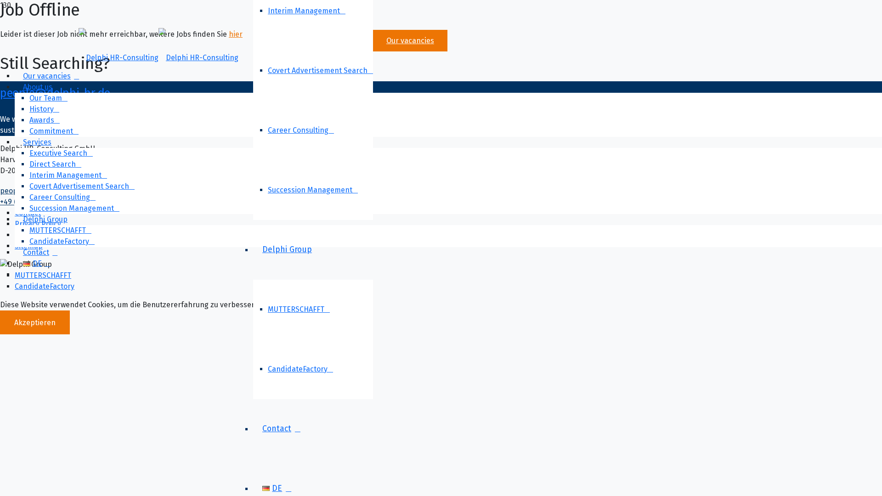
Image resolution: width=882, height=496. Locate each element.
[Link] (158, 57)
